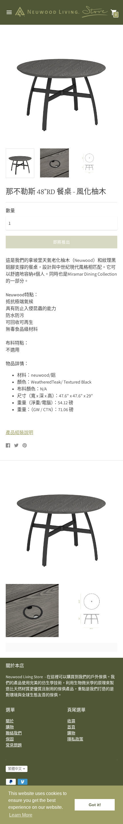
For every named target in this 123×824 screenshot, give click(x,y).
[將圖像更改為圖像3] (89, 162)
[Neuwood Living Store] (61, 12)
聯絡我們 (14, 733)
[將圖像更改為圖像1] (20, 163)
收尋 (71, 721)
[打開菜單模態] (9, 12)
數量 (10, 210)
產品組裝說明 (19, 433)
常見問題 (14, 745)
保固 (10, 739)
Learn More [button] (20, 815)
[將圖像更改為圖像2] (54, 162)
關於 (10, 721)
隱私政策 (75, 739)
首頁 (71, 727)
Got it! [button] (95, 804)
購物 (10, 727)
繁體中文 (15, 769)
